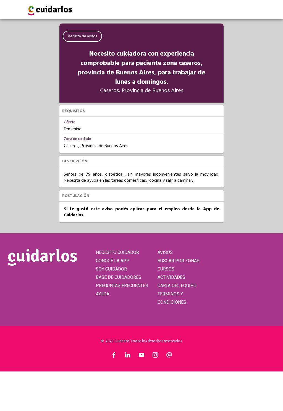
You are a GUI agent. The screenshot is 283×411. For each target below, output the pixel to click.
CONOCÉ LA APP (112, 260)
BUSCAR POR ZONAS (179, 260)
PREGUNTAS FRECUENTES (122, 285)
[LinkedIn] (127, 356)
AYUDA (102, 293)
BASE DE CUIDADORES (118, 277)
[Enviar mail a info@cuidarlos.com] (169, 356)
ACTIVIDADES (171, 277)
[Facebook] (114, 356)
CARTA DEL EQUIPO (177, 285)
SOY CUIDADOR (111, 269)
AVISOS (165, 252)
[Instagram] (155, 356)
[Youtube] (141, 356)
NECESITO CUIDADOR (117, 252)
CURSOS (166, 269)
